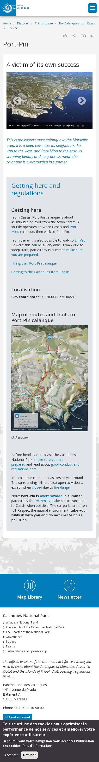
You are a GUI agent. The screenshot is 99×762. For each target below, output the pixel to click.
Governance (14, 637)
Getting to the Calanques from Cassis (40, 272)
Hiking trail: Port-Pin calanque (34, 263)
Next (82, 101)
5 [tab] (78, 125)
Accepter (11, 755)
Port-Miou (49, 151)
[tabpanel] (49, 101)
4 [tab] (73, 125)
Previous (17, 101)
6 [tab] (82, 125)
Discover (23, 23)
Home (7, 23)
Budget (11, 642)
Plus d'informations (38, 745)
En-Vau (80, 240)
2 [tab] (63, 125)
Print (64, 35)
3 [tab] (68, 125)
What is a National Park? (22, 622)
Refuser (29, 755)
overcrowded (51, 496)
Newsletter (69, 597)
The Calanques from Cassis (77, 23)
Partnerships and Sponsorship (26, 651)
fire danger (62, 487)
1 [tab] (58, 125)
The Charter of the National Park (28, 632)
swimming (42, 500)
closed (37, 487)
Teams (10, 646)
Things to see (44, 23)
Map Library (29, 597)
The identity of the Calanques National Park (35, 627)
